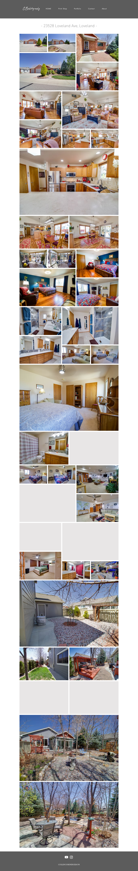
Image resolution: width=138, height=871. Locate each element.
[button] (77, 9)
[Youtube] (66, 857)
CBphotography (31, 8)
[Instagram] (71, 857)
